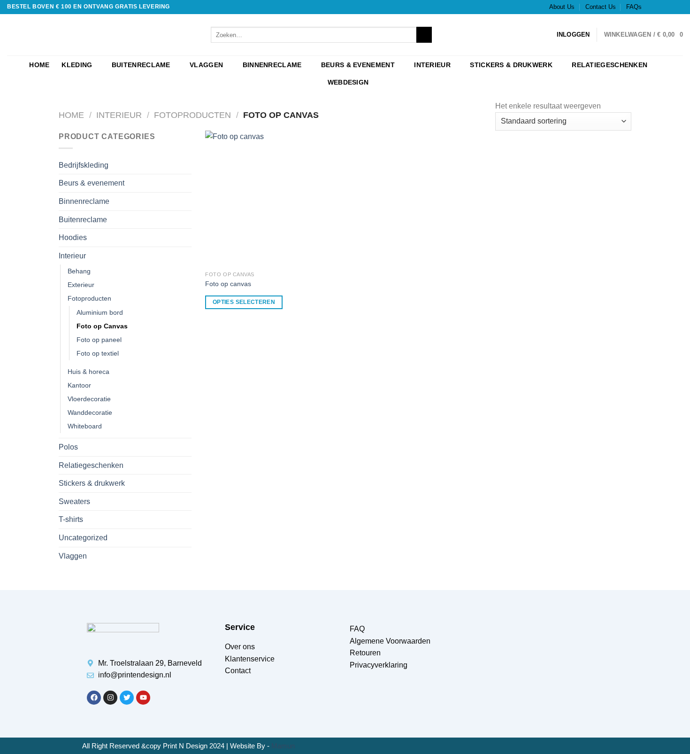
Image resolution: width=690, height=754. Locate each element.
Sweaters (74, 501)
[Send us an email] (678, 7)
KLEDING (76, 65)
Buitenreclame (141, 65)
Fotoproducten (192, 115)
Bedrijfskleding (83, 165)
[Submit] (424, 35)
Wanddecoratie (90, 412)
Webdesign (348, 82)
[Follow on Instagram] (660, 7)
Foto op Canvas (102, 326)
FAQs (634, 6)
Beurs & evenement (358, 65)
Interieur (432, 65)
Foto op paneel (99, 339)
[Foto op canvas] (273, 199)
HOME (39, 65)
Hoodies (73, 237)
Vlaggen (206, 65)
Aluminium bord (100, 312)
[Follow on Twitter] (669, 7)
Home (71, 115)
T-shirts (71, 519)
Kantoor (79, 385)
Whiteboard (85, 426)
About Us (562, 6)
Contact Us (600, 6)
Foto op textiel (98, 353)
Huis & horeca (88, 371)
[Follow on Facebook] (651, 7)
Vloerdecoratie (89, 399)
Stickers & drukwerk (511, 65)
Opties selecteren (244, 302)
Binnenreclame (272, 65)
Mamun (283, 746)
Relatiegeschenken (609, 65)
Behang (79, 271)
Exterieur (81, 284)
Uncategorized (83, 538)
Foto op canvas (228, 284)
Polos (68, 447)
